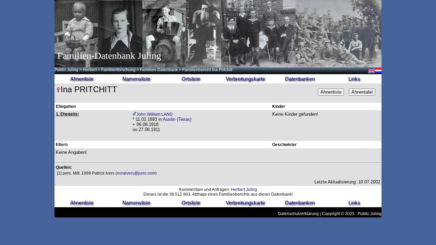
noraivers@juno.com (136, 173)
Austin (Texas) (177, 119)
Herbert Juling (244, 189)
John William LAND (155, 114)
